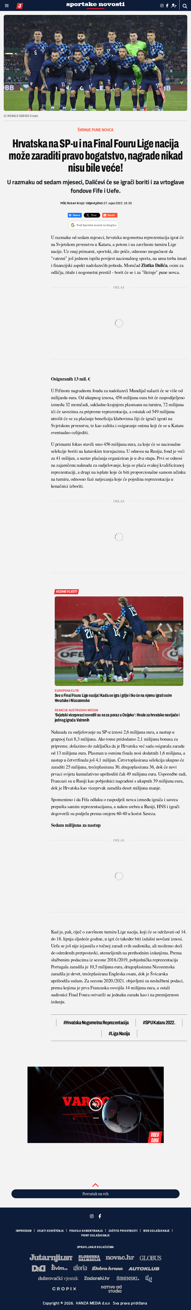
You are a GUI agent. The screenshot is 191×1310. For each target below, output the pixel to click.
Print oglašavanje (95, 1235)
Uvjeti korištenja (50, 1230)
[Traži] (185, 6)
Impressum (24, 1230)
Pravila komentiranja (86, 1230)
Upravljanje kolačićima (95, 1247)
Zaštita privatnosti (123, 1230)
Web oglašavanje (156, 1230)
